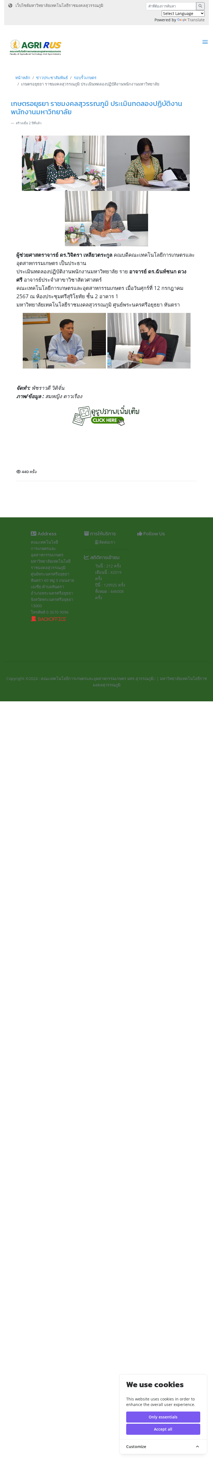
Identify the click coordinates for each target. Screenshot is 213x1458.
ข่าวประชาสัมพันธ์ (52, 77)
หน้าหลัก (22, 77)
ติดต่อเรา (106, 542)
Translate (196, 19)
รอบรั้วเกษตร (85, 77)
